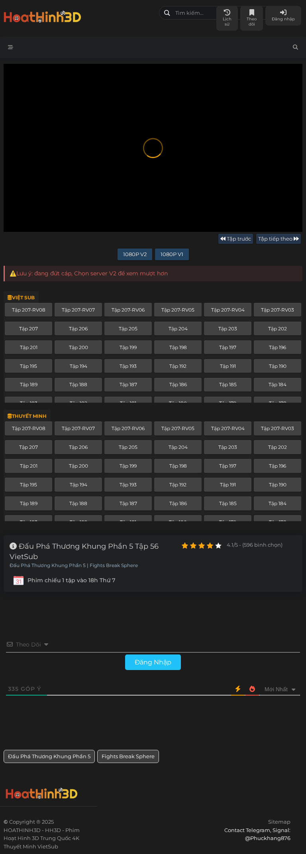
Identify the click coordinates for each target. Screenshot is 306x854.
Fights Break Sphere (128, 756)
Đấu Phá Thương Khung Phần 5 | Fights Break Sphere (74, 565)
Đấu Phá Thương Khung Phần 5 (49, 756)
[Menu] (11, 47)
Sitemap (279, 821)
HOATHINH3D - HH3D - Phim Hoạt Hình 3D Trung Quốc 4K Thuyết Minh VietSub (78, 15)
